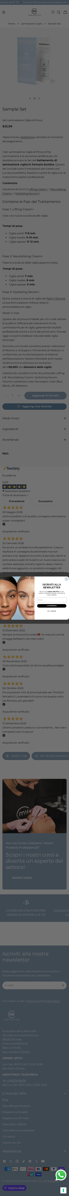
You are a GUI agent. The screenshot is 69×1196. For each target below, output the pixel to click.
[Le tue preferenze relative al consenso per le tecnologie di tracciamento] (63, 1190)
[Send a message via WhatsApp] (61, 1175)
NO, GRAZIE (51, 611)
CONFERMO (52, 606)
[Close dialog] (66, 578)
